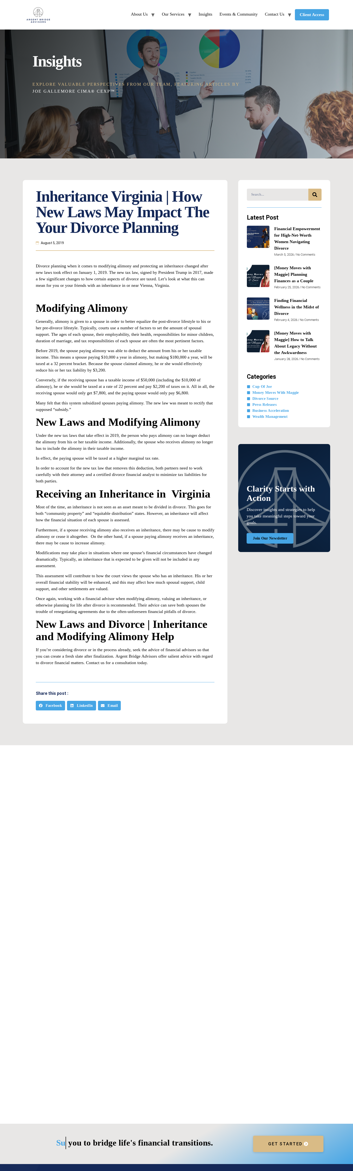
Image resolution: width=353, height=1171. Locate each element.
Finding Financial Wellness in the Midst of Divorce (296, 307)
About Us (139, 14)
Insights (205, 14)
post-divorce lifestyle (176, 321)
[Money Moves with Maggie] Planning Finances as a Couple (293, 274)
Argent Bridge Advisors (136, 656)
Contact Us (274, 14)
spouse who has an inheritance (165, 575)
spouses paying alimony (122, 403)
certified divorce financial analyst (125, 474)
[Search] (315, 195)
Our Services (173, 14)
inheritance (191, 598)
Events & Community (238, 14)
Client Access (312, 14)
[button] (50, 706)
